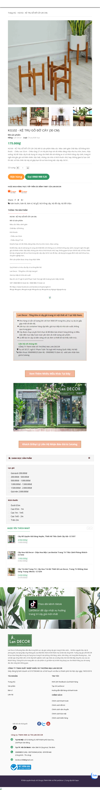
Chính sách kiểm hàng (60, 718)
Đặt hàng (16, 176)
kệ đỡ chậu (66, 203)
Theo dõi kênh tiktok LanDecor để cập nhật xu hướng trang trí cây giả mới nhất (47, 609)
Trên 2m (14, 520)
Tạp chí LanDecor (58, 686)
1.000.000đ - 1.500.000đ (21, 484)
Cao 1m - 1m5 (16, 512)
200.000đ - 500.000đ (19, 476)
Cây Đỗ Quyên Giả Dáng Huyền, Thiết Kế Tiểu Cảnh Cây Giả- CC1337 (46, 536)
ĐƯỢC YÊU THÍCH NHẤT (18, 528)
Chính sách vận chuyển (60, 709)
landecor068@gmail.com (24, 760)
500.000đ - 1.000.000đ (20, 480)
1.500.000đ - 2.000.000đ (21, 487)
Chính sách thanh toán (60, 701)
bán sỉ (29, 203)
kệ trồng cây (45, 203)
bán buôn (14, 203)
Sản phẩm (11, 686)
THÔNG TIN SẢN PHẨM (17, 210)
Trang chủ (11, 682)
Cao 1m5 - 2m (16, 516)
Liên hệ (10, 694)
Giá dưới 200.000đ (18, 473)
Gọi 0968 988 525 (37, 176)
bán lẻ (23, 203)
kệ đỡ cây (56, 203)
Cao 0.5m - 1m (17, 509)
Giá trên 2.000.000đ (19, 491)
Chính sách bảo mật (59, 714)
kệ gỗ (36, 203)
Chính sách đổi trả (58, 705)
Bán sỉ (10, 690)
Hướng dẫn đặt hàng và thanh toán (65, 690)
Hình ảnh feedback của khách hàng (65, 682)
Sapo (77, 780)
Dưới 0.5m (15, 505)
